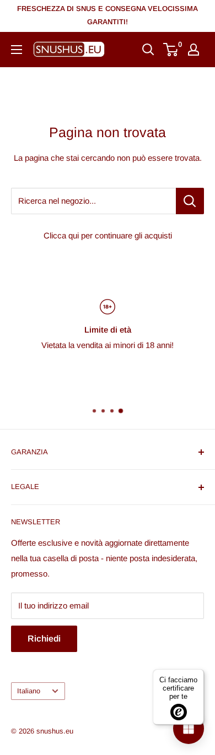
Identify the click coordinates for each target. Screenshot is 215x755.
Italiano (28, 691)
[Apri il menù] (16, 49)
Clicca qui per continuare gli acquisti (108, 235)
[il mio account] (193, 50)
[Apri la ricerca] (148, 50)
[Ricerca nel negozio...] (190, 201)
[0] (171, 49)
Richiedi (44, 638)
